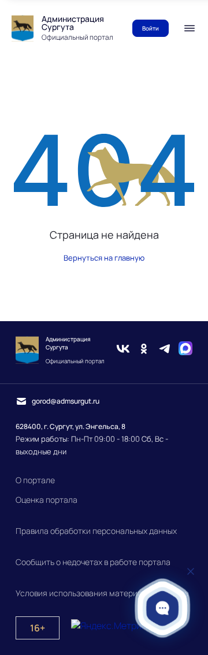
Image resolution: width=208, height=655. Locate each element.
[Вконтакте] (123, 350)
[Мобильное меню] (189, 28)
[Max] (185, 350)
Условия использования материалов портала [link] (102, 593)
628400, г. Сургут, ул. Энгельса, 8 (70, 426)
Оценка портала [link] (46, 499)
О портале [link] (35, 480)
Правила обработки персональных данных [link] (96, 530)
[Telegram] (165, 350)
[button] (162, 608)
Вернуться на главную (104, 258)
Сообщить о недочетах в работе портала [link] (93, 561)
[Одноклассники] (144, 350)
